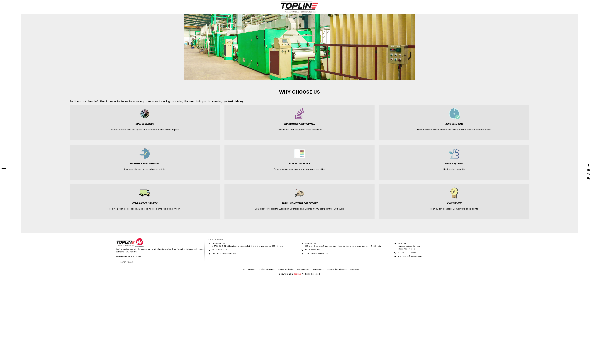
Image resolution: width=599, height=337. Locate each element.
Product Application (285, 269)
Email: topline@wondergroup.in (225, 253)
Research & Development (337, 269)
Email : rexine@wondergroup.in (317, 253)
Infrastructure (318, 269)
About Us (251, 269)
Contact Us (354, 269)
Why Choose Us (303, 269)
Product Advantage (266, 269)
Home (242, 269)
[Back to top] (590, 318)
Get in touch (126, 262)
